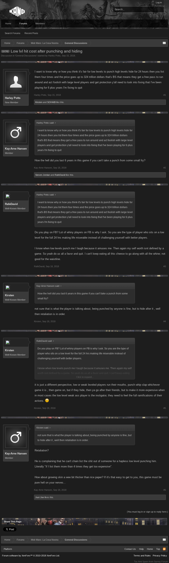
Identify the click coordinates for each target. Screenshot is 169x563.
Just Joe (39, 497)
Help (141, 549)
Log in (159, 2)
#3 (164, 266)
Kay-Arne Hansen (16, 148)
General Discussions (25, 55)
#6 (164, 490)
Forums (23, 23)
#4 (164, 321)
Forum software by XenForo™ (31, 555)
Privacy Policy (160, 555)
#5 (164, 408)
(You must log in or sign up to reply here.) (147, 511)
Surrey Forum (161, 561)
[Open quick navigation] (164, 43)
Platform (8, 549)
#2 (164, 167)
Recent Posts (31, 33)
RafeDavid (60, 175)
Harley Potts (54, 55)
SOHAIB (51, 102)
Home (8, 23)
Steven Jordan (42, 175)
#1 (164, 95)
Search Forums (12, 33)
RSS (164, 549)
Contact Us (130, 549)
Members (40, 23)
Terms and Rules (142, 555)
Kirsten (38, 102)
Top (158, 549)
